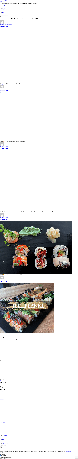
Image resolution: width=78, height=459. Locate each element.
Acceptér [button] (4, 445)
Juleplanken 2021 (4, 281)
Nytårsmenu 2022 (4, 90)
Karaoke (3, 440)
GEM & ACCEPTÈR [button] (3, 458)
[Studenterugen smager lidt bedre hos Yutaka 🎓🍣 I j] (23, 342)
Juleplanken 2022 (4, 26)
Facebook (14, 339)
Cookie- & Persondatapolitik (68, 451)
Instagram (10, 339)
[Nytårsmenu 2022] (24, 140)
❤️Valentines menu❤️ (5, 148)
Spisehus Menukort (4, 435)
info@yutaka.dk (1, 391)
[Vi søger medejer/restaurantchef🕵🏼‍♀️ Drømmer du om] (70, 342)
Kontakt (1, 397)
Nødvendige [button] (1, 452)
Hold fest (3, 439)
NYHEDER (10, 24)
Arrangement (7, 24)
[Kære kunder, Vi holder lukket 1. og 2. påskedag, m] (39, 341)
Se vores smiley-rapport (5, 443)
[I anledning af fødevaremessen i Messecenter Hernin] (54, 341)
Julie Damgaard (2, 24)
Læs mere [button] (2, 445)
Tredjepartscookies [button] (2, 454)
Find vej (1, 380)
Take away (3, 436)
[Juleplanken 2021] (27, 333)
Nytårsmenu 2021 (4, 219)
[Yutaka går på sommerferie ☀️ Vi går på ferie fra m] (8, 341)
